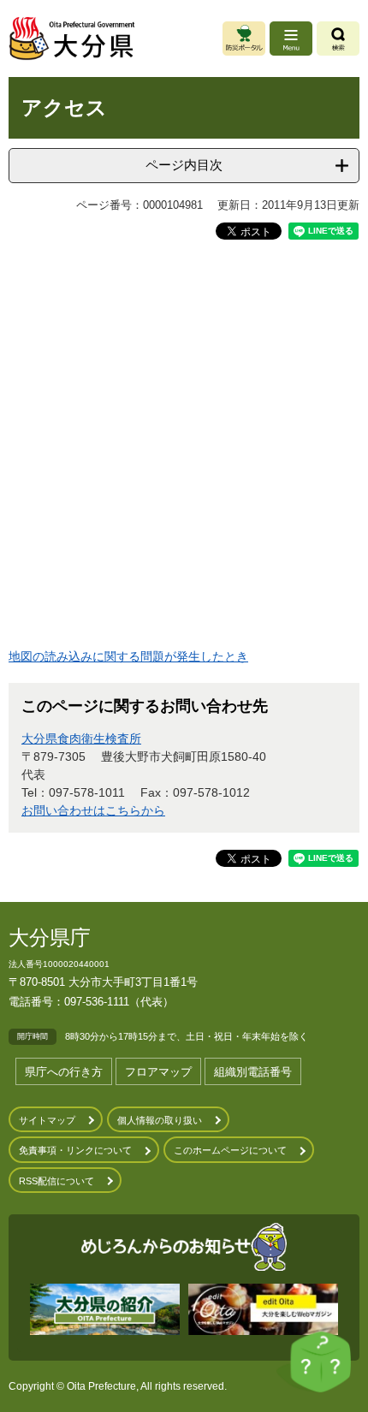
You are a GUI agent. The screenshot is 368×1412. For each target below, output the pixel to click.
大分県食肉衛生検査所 (81, 738)
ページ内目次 (184, 164)
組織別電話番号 (253, 1071)
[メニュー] (291, 38)
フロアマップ (158, 1071)
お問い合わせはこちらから (93, 810)
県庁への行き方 (64, 1071)
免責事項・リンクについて (75, 1150)
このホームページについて (230, 1150)
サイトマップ (47, 1120)
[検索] (338, 38)
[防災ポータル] (244, 38)
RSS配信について (56, 1181)
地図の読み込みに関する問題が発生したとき (128, 656)
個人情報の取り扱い (159, 1120)
